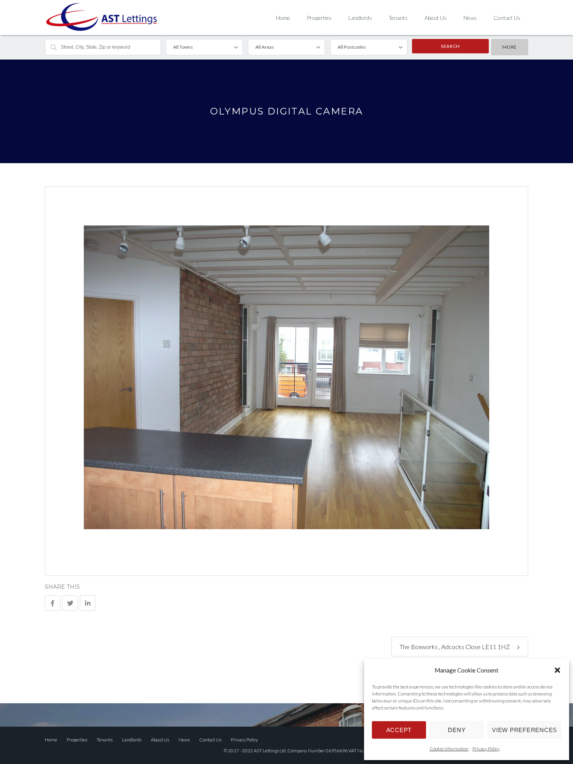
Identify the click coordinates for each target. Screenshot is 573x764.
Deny (456, 730)
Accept (399, 730)
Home (283, 17)
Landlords (360, 17)
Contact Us (506, 17)
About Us (435, 17)
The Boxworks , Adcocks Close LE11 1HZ (455, 646)
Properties (319, 17)
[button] (557, 670)
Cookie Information (449, 749)
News (470, 17)
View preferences (524, 730)
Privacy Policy (486, 749)
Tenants (398, 17)
